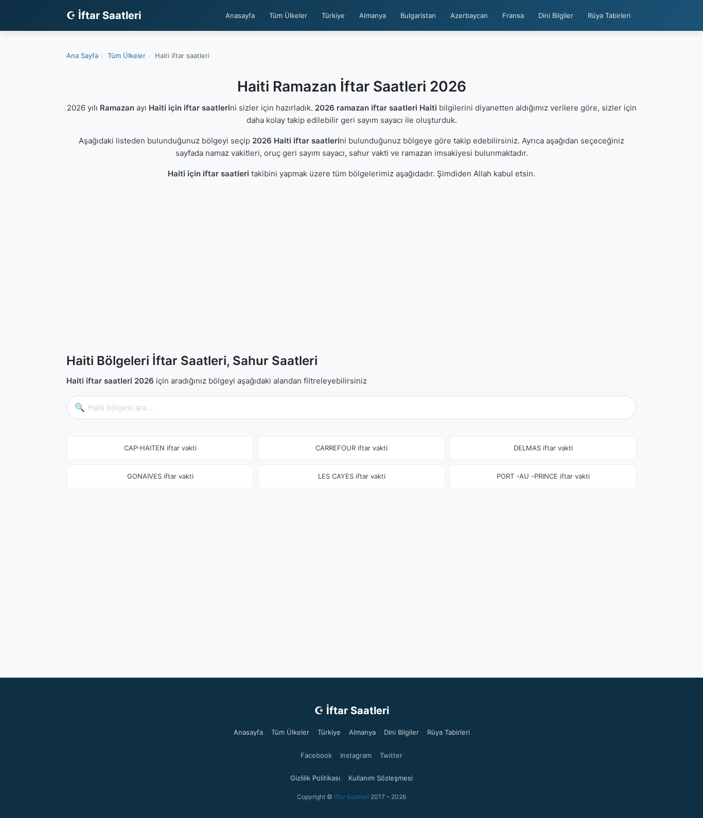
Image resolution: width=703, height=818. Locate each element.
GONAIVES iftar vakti (160, 476)
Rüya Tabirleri (609, 15)
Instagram (356, 755)
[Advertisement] (351, 268)
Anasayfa (240, 15)
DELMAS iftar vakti (543, 448)
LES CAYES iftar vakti (351, 476)
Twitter (391, 755)
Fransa (513, 15)
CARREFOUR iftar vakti (351, 448)
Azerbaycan (469, 15)
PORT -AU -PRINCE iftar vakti (543, 476)
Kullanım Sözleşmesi (380, 778)
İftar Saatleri (351, 797)
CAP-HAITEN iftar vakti (160, 448)
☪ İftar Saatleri (103, 15)
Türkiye (333, 15)
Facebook (316, 755)
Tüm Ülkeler (288, 15)
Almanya (372, 15)
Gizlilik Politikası (315, 778)
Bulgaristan (418, 15)
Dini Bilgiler (555, 15)
